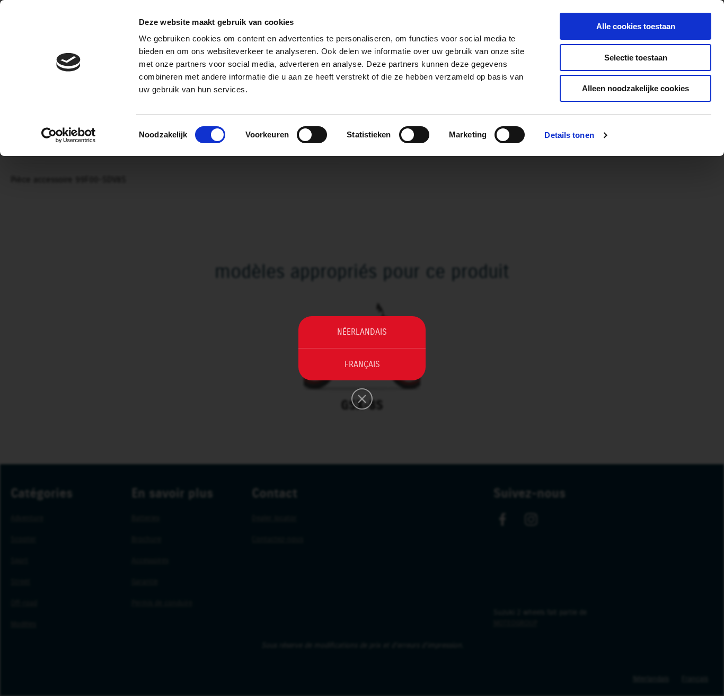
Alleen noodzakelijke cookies (635, 88)
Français (362, 364)
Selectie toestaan (635, 57)
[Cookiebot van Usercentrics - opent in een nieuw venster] (68, 135)
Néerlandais (362, 332)
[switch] (312, 134)
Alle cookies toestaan (635, 26)
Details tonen (569, 135)
